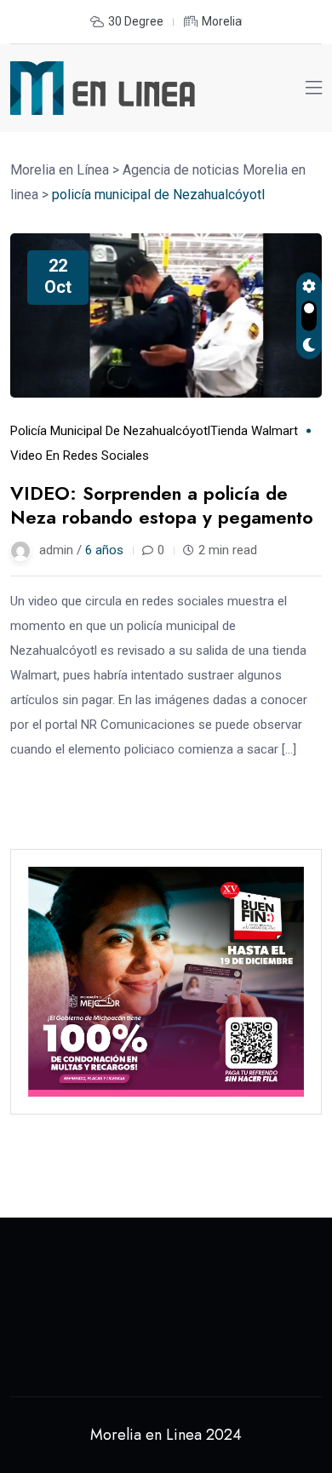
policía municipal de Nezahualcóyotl (110, 430)
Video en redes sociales (79, 455)
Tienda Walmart (254, 430)
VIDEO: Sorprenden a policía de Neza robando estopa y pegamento (161, 505)
